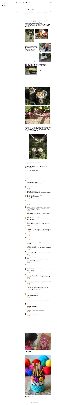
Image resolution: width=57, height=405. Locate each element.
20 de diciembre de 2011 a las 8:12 (34, 186)
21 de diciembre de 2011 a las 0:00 (33, 293)
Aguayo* (27, 62)
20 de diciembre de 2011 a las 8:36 (36, 191)
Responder (28, 189)
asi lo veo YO (18, 11)
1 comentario (29, 397)
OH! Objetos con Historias (30, 268)
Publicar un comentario (30, 352)
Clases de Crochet (29, 396)
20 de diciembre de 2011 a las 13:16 (32, 246)
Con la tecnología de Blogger (34, 402)
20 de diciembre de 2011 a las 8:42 (38, 195)
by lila (17, 12)
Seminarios (27, 4)
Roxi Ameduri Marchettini (30, 195)
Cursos (30, 4)
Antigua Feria (29, 217)
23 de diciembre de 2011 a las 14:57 (32, 303)
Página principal (22, 4)
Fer (27, 212)
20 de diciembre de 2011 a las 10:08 (35, 217)
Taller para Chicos (29, 351)
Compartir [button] (26, 174)
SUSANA (28, 257)
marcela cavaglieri (29, 191)
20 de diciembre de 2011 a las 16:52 (38, 268)
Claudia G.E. (28, 186)
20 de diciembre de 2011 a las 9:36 (32, 212)
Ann (27, 303)
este (45, 11)
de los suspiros (24, 2)
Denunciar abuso (4, 18)
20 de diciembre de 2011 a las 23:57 (33, 286)
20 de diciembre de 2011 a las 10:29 (36, 222)
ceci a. (28, 246)
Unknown (28, 286)
